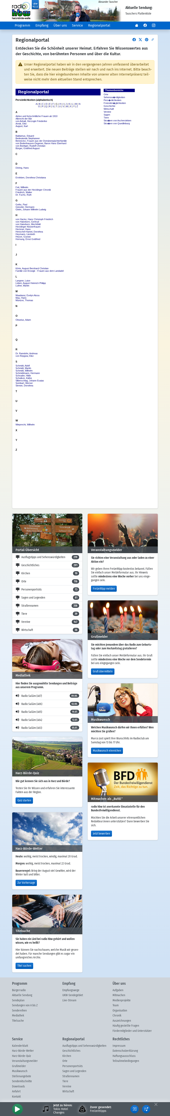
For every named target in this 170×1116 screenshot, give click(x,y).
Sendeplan (18, 1000)
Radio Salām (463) (49, 728)
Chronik (117, 1015)
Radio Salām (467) (49, 696)
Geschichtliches (49, 565)
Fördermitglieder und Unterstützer (132, 1031)
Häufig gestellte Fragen (126, 1025)
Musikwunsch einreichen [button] (107, 750)
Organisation (120, 1010)
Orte (49, 581)
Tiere (49, 613)
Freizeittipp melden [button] (104, 588)
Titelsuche (18, 1020)
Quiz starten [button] (24, 800)
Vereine (49, 622)
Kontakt (16, 1096)
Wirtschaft (49, 630)
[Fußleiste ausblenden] (156, 1104)
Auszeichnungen (122, 1020)
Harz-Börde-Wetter (23, 1050)
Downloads (18, 1086)
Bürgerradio (19, 990)
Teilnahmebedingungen (126, 1061)
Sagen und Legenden (49, 597)
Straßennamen (49, 605)
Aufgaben (118, 990)
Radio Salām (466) (49, 704)
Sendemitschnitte (22, 1081)
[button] (136, 25)
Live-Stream (69, 1000)
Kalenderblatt (20, 1045)
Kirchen (49, 573)
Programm (22, 25)
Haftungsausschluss (124, 1056)
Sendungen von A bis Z (25, 1005)
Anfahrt (16, 1091)
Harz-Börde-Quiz (21, 1056)
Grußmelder (19, 1066)
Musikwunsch (19, 1071)
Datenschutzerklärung (125, 1050)
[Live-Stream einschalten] (17, 1109)
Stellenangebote (21, 1076)
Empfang (41, 25)
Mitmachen (119, 995)
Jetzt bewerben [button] (101, 833)
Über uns (60, 25)
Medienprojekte (122, 1000)
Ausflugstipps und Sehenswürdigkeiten (49, 557)
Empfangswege (70, 990)
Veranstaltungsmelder (25, 1061)
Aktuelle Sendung (22, 995)
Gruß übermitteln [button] (103, 671)
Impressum (119, 1045)
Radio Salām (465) (49, 712)
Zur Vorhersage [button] (26, 882)
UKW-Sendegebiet (72, 995)
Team (116, 1005)
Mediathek (18, 1015)
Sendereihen (19, 1010)
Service (77, 25)
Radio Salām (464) (49, 720)
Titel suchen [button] (24, 965)
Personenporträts (49, 589)
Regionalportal (99, 25)
